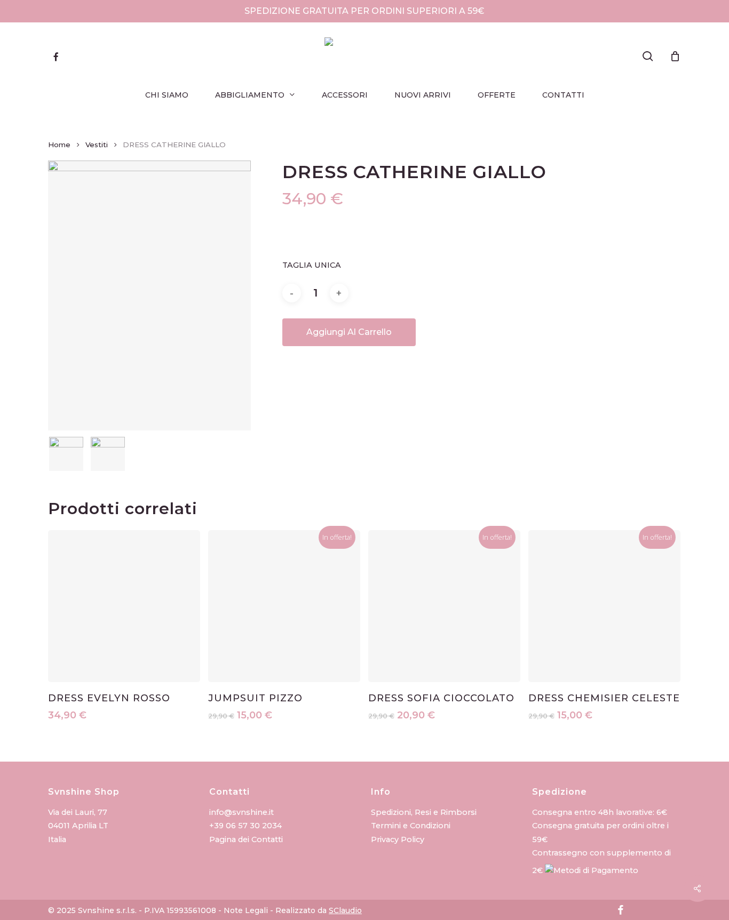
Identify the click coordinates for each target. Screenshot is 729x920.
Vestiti (96, 144)
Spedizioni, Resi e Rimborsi (424, 812)
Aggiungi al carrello (349, 332)
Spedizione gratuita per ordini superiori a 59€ (364, 11)
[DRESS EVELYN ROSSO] (124, 606)
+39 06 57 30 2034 (245, 825)
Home (59, 144)
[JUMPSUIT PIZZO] (284, 606)
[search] (647, 56)
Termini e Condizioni (410, 825)
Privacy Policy (397, 839)
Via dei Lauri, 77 (77, 812)
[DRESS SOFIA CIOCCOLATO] (444, 606)
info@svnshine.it (241, 812)
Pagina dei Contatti (246, 839)
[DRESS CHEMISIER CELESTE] (604, 606)
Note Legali (246, 910)
